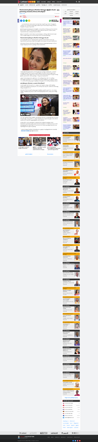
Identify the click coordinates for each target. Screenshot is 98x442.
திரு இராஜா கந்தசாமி (67, 281)
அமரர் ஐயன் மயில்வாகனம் (68, 162)
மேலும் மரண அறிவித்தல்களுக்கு (71, 397)
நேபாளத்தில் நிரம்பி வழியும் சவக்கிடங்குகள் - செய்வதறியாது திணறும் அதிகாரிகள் (67, 38)
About (52, 437)
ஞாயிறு (71, 15)
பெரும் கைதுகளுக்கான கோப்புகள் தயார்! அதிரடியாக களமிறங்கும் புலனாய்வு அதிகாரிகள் (67, 45)
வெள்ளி (71, 11)
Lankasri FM (59, 1)
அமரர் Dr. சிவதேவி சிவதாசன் (68, 390)
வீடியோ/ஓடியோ (70, 427)
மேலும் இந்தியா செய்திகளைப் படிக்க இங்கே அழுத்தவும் (39, 135)
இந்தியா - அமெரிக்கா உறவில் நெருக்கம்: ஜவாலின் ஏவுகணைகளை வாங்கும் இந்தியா (39, 148)
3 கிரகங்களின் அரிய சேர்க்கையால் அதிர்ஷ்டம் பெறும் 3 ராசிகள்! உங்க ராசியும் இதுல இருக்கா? (67, 97)
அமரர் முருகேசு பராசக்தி (67, 382)
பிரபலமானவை (50, 154)
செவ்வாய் (71, 13)
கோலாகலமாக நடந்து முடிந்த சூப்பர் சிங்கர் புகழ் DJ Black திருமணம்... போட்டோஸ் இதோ (67, 82)
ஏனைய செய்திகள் (68, 18)
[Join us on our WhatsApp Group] (54, 20)
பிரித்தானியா (76, 423)
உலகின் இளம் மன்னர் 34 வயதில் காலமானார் (23, 148)
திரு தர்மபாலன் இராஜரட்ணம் (68, 374)
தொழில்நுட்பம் (65, 421)
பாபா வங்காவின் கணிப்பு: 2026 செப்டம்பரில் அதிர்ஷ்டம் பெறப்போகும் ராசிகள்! (67, 23)
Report (57, 16)
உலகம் (26, 4)
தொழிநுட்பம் (44, 4)
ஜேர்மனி (72, 425)
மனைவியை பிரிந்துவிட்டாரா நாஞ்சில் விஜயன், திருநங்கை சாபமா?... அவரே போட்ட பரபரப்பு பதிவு (67, 119)
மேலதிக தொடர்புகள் (68, 400)
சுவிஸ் (64, 425)
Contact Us (57, 437)
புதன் (65, 13)
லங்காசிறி (43, 1)
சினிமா (53, 1)
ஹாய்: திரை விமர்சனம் (67, 58)
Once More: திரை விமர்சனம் (66, 103)
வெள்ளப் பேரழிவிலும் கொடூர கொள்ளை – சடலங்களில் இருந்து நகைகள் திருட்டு (67, 127)
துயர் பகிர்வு (66, 132)
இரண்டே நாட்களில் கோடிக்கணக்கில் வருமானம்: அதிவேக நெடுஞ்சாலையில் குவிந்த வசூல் (67, 30)
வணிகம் (50, 4)
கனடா (71, 423)
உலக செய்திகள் (66, 423)
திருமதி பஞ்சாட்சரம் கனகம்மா (68, 357)
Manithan (64, 25)
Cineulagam (65, 77)
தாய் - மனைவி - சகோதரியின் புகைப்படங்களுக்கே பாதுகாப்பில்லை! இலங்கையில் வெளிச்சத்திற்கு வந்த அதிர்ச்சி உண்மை (67, 112)
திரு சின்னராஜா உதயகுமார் (68, 221)
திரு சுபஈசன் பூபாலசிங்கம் (68, 365)
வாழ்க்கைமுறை (56, 4)
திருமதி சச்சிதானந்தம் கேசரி (68, 213)
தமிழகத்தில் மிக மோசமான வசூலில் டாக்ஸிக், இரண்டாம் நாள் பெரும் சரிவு (67, 75)
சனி (65, 11)
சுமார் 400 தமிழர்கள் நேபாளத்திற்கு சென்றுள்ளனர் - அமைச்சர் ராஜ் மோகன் (53, 148)
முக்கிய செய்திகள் (28, 154)
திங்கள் (77, 13)
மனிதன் (49, 1)
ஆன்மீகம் (38, 4)
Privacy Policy (77, 437)
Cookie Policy (70, 437)
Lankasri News (28, 440)
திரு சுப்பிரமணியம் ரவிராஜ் (68, 272)
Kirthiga (24, 15)
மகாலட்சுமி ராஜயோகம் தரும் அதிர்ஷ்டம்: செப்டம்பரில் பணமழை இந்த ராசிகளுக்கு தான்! (67, 90)
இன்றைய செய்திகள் (71, 9)
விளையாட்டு (32, 4)
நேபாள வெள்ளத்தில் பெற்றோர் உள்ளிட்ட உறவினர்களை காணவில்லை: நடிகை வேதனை (67, 53)
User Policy (63, 437)
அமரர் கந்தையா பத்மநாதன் (68, 153)
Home (49, 437)
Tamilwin (64, 33)
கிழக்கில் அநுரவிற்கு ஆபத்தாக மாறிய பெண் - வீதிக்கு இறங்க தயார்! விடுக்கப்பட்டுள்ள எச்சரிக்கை (67, 67)
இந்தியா (22, 4)
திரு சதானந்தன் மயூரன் (67, 179)
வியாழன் (77, 11)
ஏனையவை (64, 4)
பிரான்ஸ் (68, 425)
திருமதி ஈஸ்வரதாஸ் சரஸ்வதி (68, 264)
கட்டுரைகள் (76, 427)
